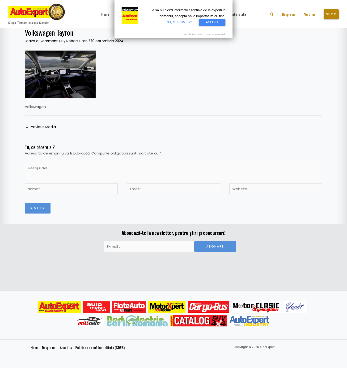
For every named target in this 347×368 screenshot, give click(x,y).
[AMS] (96, 307)
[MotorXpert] (167, 307)
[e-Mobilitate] (137, 320)
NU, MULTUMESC (179, 22)
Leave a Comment (41, 40)
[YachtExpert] (295, 307)
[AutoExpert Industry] (249, 320)
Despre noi (49, 347)
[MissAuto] (90, 320)
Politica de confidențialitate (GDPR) (100, 347)
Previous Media (40, 126)
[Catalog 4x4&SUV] (198, 320)
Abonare (215, 246)
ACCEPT (212, 22)
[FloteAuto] (129, 307)
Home (34, 347)
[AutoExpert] (59, 307)
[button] (272, 15)
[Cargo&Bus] (208, 307)
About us (66, 347)
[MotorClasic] (256, 307)
